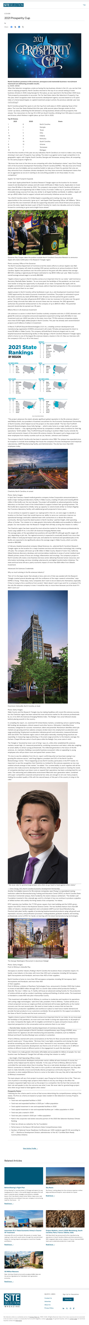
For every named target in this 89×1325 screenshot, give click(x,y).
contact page (73, 1319)
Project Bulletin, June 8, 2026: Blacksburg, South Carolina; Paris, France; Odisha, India (64, 1232)
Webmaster (18, 1320)
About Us (47, 1305)
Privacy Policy (49, 1308)
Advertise (47, 1301)
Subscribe (68, 1299)
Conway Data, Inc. (34, 1317)
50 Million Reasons (11, 1272)
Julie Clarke (49, 1319)
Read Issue (8, 1203)
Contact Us (48, 1298)
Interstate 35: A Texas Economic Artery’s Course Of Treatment (22, 1232)
